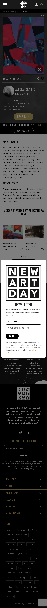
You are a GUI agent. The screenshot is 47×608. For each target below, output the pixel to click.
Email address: (11, 321)
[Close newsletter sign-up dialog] (42, 264)
